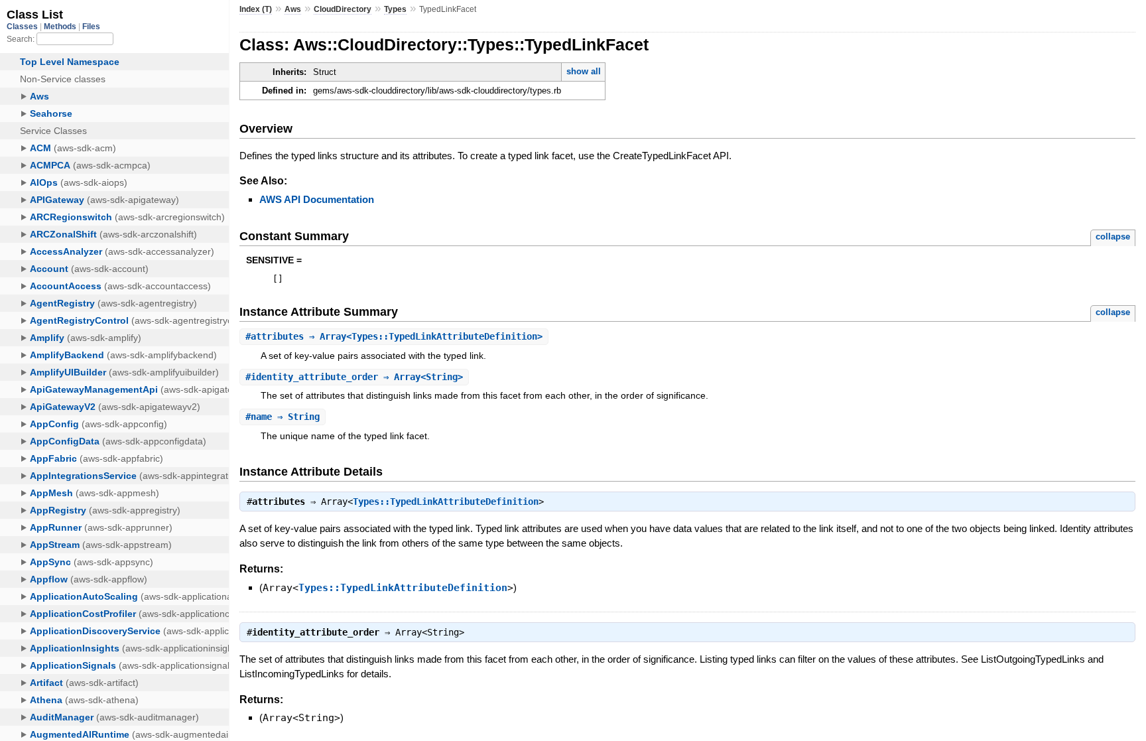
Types (395, 9)
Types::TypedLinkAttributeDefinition (446, 501)
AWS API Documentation (316, 199)
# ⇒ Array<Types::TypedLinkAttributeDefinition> (393, 336)
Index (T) (255, 9)
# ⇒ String (282, 416)
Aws (293, 9)
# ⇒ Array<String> (354, 376)
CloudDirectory (342, 9)
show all (583, 71)
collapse (1113, 236)
